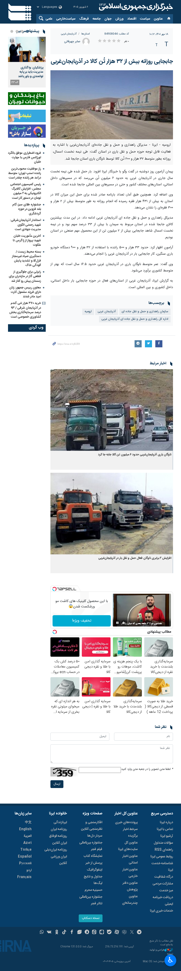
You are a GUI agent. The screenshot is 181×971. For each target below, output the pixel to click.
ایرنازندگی (60, 822)
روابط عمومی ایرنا (161, 856)
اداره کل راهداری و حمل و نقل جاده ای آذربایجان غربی (134, 319)
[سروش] (87, 932)
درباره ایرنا (166, 822)
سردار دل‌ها (94, 836)
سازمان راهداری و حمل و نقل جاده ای (145, 311)
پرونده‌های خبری (126, 822)
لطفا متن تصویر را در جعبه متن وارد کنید (147, 769)
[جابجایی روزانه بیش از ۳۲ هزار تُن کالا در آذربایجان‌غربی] (111, 104)
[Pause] (117, 623)
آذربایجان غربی (69, 34)
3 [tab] (17, 31)
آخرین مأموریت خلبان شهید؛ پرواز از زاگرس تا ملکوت (27, 240)
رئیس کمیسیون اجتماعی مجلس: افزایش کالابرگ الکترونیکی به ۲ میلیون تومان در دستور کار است (25, 191)
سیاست (145, 19)
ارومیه (88, 311)
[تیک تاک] (64, 932)
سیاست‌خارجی (65, 19)
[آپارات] (117, 932)
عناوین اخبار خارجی (130, 873)
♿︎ (170, 960)
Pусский (25, 863)
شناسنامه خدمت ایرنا (162, 867)
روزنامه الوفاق (58, 836)
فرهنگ (84, 19)
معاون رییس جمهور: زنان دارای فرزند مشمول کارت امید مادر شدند (25, 292)
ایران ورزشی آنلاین (59, 860)
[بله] (109, 932)
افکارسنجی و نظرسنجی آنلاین (91, 826)
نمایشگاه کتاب (93, 856)
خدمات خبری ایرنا (161, 911)
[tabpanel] (27, 62)
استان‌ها (85, 34)
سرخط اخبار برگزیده (130, 832)
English (25, 829)
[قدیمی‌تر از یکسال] (111, 410)
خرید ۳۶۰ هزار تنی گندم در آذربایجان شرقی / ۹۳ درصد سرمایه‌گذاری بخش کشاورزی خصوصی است (25, 310)
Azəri (27, 843)
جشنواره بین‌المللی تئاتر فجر (90, 900)
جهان (107, 19)
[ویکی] (49, 932)
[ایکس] (132, 932)
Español (25, 856)
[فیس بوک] (72, 932)
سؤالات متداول (163, 843)
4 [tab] (11, 31)
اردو (29, 870)
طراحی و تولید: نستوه (161, 952)
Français (24, 877)
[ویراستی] (79, 932)
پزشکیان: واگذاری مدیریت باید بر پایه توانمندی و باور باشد (30, 72)
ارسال (56, 784)
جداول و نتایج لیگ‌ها (93, 880)
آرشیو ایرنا (166, 836)
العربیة (28, 836)
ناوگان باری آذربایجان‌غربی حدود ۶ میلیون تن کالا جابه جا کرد (134, 454)
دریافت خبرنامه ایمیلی (163, 901)
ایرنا (135, 7)
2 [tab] (22, 31)
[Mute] (124, 623)
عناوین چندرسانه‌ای (130, 900)
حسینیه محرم (93, 890)
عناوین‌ (158, 19)
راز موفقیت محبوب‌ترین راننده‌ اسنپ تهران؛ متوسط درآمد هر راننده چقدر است (24, 173)
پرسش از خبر (94, 863)
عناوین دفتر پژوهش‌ (130, 886)
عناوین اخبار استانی (130, 859)
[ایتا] (94, 932)
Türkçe (26, 850)
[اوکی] (56, 932)
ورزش (119, 19)
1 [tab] (27, 31)
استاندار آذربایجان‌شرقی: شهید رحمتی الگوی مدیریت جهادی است (25, 225)
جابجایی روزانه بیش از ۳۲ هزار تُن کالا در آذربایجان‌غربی (112, 61)
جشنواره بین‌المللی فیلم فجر (90, 846)
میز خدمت (166, 890)
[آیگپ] (102, 932)
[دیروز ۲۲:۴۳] (27, 49)
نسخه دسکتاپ (90, 918)
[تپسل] (54, 589)
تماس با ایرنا (165, 829)
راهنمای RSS (164, 850)
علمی (48, 19)
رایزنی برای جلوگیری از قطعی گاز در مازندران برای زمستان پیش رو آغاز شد (25, 276)
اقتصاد (131, 19)
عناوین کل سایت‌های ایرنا (128, 846)
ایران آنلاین (59, 843)
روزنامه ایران (59, 829)
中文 (28, 822)
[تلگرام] (139, 932)
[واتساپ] (42, 932)
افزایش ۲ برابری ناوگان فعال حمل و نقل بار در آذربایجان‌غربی (134, 558)
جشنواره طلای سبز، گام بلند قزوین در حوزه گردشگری (26, 209)
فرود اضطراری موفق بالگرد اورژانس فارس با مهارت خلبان (24, 157)
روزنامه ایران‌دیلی (55, 850)
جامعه (97, 19)
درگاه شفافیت (163, 877)
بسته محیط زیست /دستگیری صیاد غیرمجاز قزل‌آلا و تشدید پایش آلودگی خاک (26, 258)
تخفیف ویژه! (81, 621)
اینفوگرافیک (94, 870)
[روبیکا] (124, 932)
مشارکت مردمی (162, 884)
